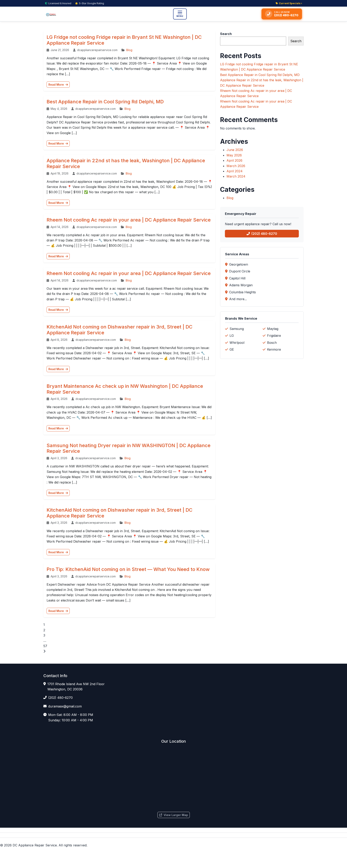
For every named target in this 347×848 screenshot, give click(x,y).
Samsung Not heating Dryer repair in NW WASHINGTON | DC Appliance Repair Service (128, 448)
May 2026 (234, 155)
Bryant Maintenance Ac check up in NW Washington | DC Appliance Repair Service (125, 389)
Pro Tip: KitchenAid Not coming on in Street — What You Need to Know (128, 569)
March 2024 (236, 176)
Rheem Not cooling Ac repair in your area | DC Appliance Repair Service (129, 220)
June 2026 (235, 150)
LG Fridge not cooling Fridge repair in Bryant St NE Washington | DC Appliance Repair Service (124, 40)
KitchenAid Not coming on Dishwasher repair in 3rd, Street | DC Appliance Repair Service (119, 330)
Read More (56, 84)
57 (45, 646)
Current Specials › (290, 3)
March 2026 (236, 166)
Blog (129, 50)
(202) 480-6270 (264, 234)
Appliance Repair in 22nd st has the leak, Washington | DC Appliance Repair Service (126, 163)
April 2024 (235, 171)
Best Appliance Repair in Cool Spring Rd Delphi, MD (105, 102)
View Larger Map (176, 815)
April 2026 (234, 160)
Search (226, 34)
